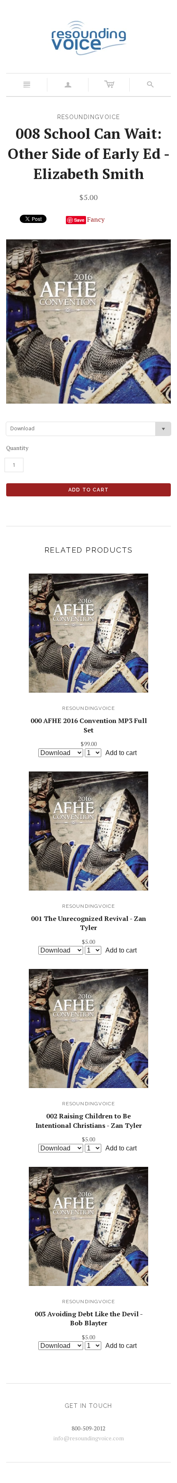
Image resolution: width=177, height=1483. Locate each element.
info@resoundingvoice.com (89, 1438)
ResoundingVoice (88, 708)
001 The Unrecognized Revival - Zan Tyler (88, 923)
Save (79, 220)
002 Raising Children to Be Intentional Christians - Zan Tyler (88, 1120)
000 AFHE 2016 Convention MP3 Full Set (88, 725)
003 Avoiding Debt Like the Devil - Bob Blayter (89, 1318)
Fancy (96, 219)
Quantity (17, 448)
